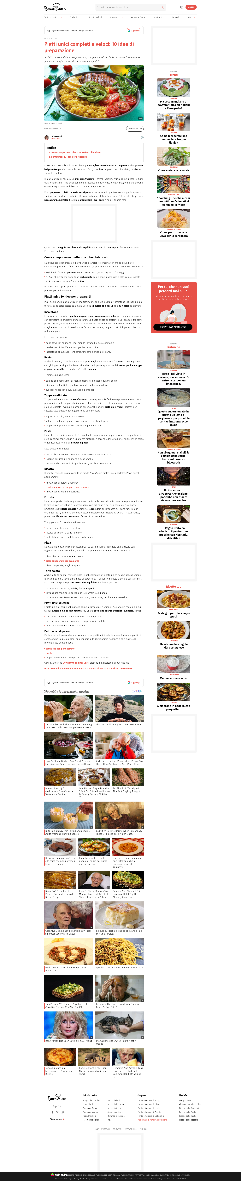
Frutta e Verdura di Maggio (149, 1100)
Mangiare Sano (138, 17)
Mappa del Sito (131, 1129)
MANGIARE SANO (173, 195)
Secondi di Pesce (115, 1108)
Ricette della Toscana (188, 1120)
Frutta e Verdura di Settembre (151, 1116)
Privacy (76, 1179)
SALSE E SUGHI (174, 675)
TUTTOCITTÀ (139, 1175)
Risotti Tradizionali (91, 1120)
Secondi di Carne (115, 1112)
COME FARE (174, 133)
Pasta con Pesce (90, 1108)
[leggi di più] (142, 137)
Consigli (175, 17)
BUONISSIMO (175, 1175)
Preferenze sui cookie (99, 1179)
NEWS (174, 408)
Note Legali (68, 1179)
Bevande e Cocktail (116, 1116)
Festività (73, 17)
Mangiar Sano (185, 1100)
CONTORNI (173, 702)
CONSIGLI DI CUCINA (173, 229)
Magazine (114, 17)
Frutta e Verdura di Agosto (149, 1112)
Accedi (191, 7)
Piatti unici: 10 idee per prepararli (69, 156)
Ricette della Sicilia (188, 1112)
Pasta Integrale (89, 1116)
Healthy (156, 17)
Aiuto (111, 1179)
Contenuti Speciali (102, 1129)
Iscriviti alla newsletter (173, 327)
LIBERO (71, 1175)
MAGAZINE (54, 39)
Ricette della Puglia (188, 1116)
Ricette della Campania (189, 1108)
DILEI (148, 1175)
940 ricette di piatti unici (76, 662)
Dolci (110, 1120)
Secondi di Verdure (116, 1104)
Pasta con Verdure (91, 1112)
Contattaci (117, 1129)
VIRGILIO (78, 1175)
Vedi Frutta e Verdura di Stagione (152, 1120)
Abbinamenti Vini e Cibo (190, 1104)
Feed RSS (143, 1129)
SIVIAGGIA (155, 1175)
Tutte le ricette (51, 17)
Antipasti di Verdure (92, 1100)
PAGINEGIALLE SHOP (104, 1175)
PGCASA (116, 1175)
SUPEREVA (185, 1175)
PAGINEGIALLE (89, 1175)
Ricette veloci (95, 17)
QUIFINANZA (164, 1175)
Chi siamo (59, 1179)
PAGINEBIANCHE (127, 1175)
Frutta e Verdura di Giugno (149, 1104)
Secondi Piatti (114, 1100)
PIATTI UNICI (174, 641)
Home (46, 39)
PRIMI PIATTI (173, 610)
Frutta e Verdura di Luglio (149, 1108)
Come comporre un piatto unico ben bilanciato (76, 152)
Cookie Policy (85, 1179)
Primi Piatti (88, 1104)
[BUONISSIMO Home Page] (55, 7)
